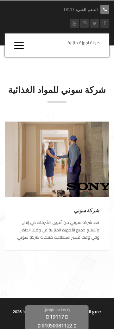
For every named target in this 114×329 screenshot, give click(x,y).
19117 (68, 9)
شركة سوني (86, 210)
